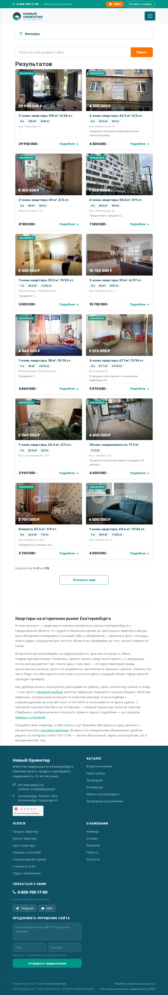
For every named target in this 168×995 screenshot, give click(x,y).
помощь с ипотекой (30, 717)
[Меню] (150, 15)
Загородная (94, 780)
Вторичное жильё (99, 766)
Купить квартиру (25, 838)
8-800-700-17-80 (32, 892)
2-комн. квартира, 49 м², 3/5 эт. (44, 200)
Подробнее (67, 144)
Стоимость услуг (24, 866)
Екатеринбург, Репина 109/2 (38, 796)
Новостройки (95, 773)
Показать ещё (84, 580)
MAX (117, 4)
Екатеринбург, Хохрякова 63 (38, 800)
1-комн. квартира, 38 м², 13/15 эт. (45, 360)
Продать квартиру (26, 831)
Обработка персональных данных (134, 983)
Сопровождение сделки (29, 859)
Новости (92, 852)
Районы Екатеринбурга (102, 794)
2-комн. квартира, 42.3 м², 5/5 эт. (116, 116)
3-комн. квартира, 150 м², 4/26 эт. (46, 116)
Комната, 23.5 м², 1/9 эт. (38, 529)
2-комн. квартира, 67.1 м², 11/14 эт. (116, 360)
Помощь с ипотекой (27, 852)
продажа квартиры (54, 730)
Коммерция (94, 787)
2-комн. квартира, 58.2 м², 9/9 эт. (116, 200)
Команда (92, 831)
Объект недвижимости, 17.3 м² (114, 445)
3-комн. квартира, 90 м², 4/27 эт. (115, 280)
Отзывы (92, 838)
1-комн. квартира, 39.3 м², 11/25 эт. (46, 280)
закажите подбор (49, 692)
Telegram (27, 908)
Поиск (141, 52)
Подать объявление (27, 873)
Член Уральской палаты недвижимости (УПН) (127, 989)
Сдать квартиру (24, 845)
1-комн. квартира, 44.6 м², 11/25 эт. (117, 529)
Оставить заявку (140, 4)
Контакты (93, 859)
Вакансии (93, 845)
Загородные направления (104, 801)
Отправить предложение (47, 963)
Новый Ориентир (55, 983)
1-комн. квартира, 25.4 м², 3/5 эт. (45, 445)
